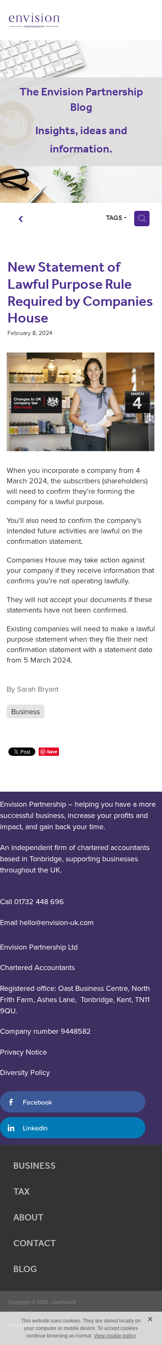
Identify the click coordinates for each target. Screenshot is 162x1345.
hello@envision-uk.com (57, 922)
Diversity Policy (25, 1072)
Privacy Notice (23, 1052)
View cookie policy (115, 1336)
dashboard (64, 1301)
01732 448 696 (39, 901)
